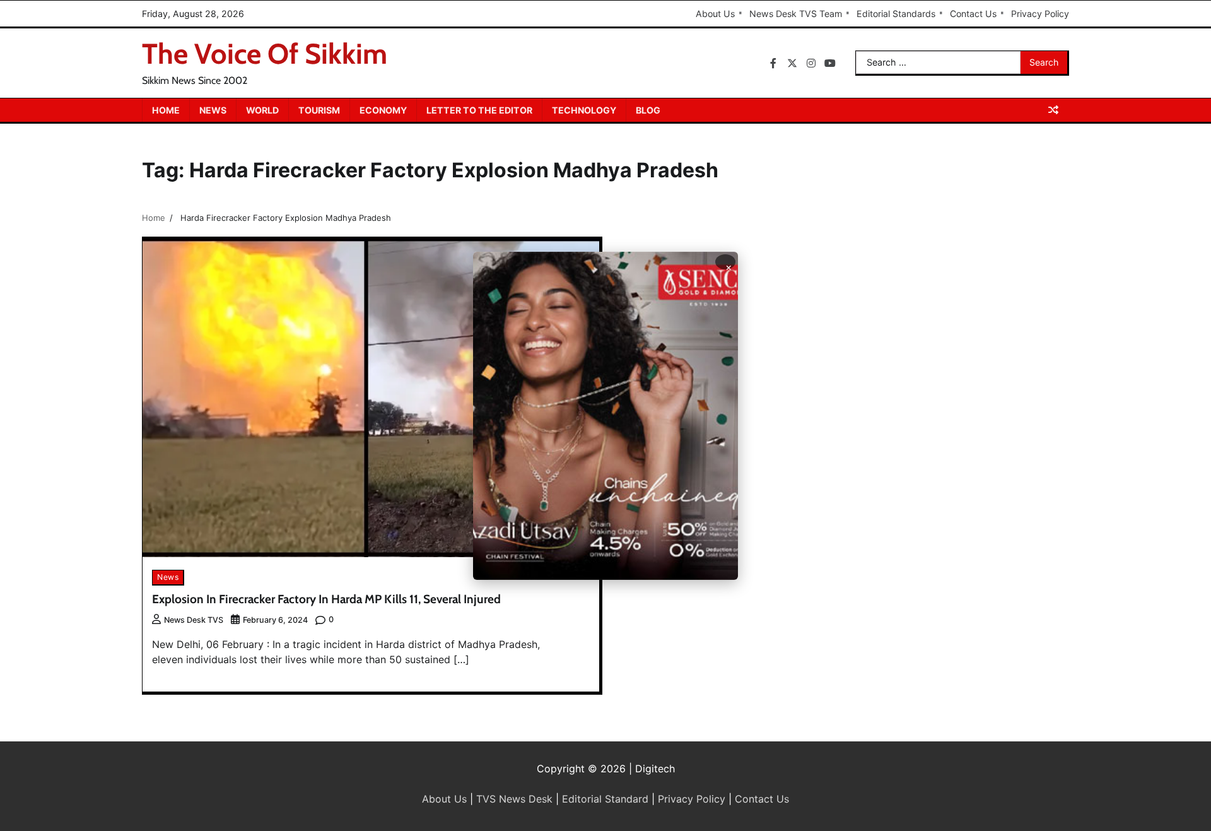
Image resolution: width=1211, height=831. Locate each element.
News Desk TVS (193, 620)
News (212, 110)
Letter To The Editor (479, 110)
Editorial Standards (896, 13)
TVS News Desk (514, 799)
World (262, 110)
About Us (715, 13)
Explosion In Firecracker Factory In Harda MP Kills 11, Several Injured (326, 599)
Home (166, 110)
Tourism (319, 110)
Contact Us (973, 13)
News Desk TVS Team (795, 13)
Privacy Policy (1040, 13)
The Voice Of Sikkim (264, 54)
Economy (383, 110)
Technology (584, 110)
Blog (648, 110)
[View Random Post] (1053, 109)
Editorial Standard (605, 799)
